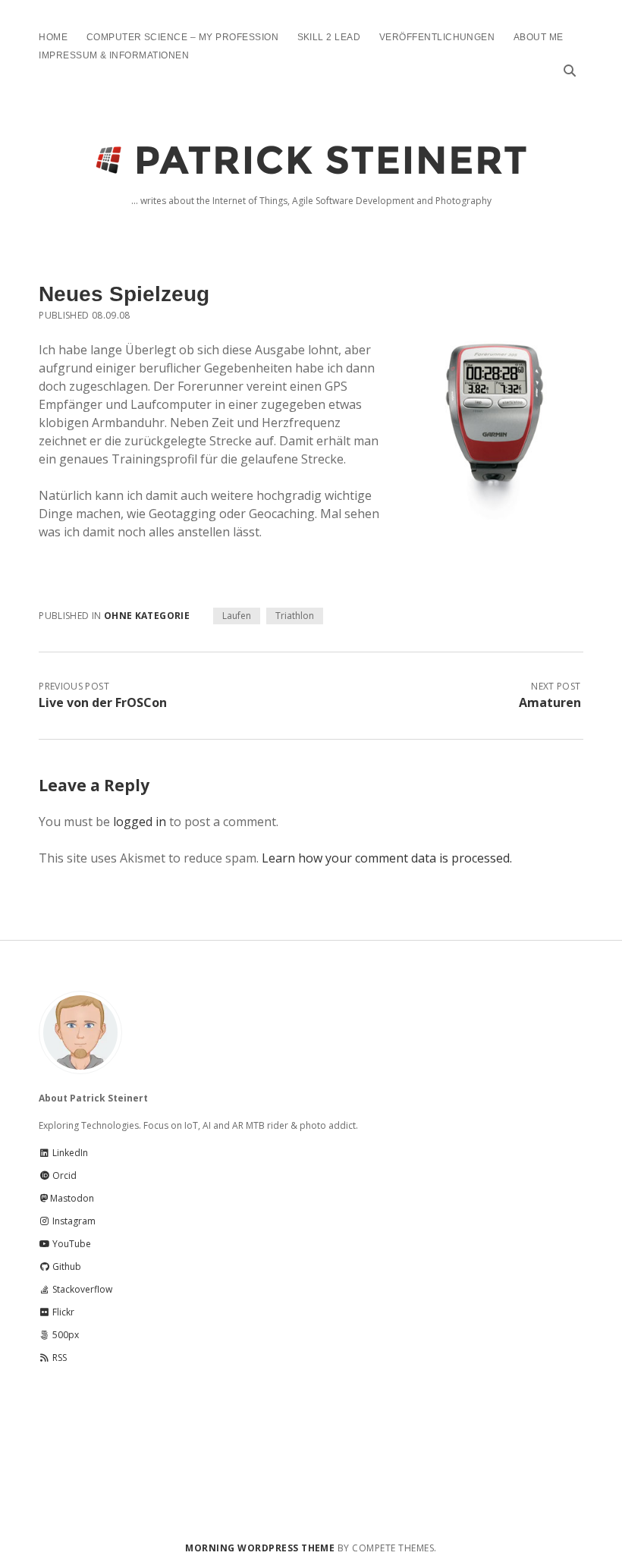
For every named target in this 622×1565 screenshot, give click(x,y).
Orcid (63, 1175)
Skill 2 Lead (329, 37)
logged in (139, 821)
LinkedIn (69, 1152)
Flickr (62, 1312)
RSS (58, 1357)
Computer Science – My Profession (182, 37)
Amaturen (550, 702)
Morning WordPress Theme (260, 1547)
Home (53, 37)
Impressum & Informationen (114, 55)
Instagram (73, 1221)
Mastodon (72, 1198)
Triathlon (294, 615)
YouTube (70, 1243)
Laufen (236, 615)
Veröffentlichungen (437, 37)
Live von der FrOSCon (103, 702)
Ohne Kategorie (147, 615)
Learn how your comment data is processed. (387, 858)
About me (539, 37)
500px (64, 1334)
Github (65, 1266)
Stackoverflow (81, 1289)
